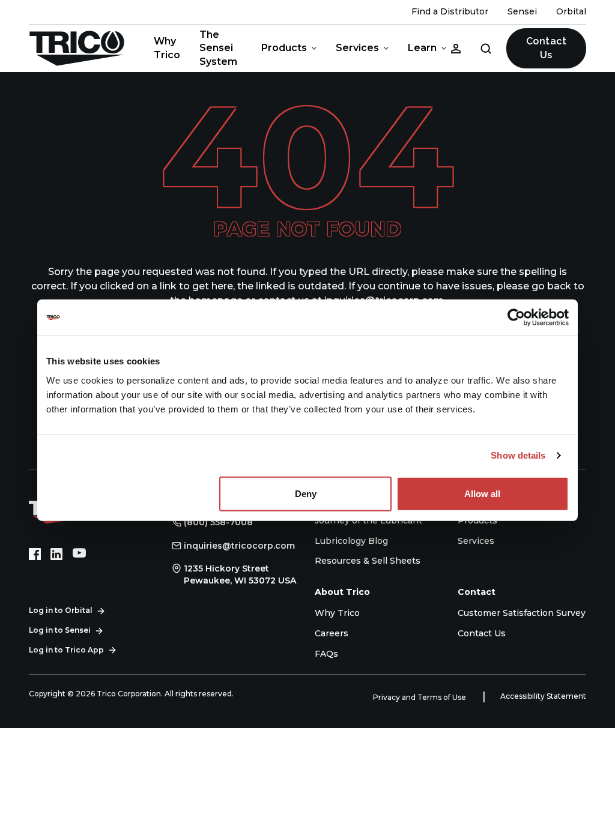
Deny (306, 493)
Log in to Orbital (60, 610)
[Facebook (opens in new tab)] (35, 554)
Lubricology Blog (351, 540)
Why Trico (167, 47)
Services (357, 47)
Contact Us (546, 47)
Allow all (482, 493)
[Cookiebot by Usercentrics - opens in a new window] (516, 318)
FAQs (326, 653)
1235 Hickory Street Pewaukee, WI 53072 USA (240, 574)
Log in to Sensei (60, 630)
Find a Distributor (449, 11)
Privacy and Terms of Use (420, 697)
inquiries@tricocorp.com (239, 545)
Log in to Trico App (66, 649)
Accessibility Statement (543, 696)
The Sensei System (218, 48)
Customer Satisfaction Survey (522, 612)
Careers (331, 633)
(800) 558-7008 (218, 522)
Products (284, 47)
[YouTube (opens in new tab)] (79, 554)
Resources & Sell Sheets (367, 560)
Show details (518, 455)
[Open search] (486, 48)
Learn (422, 47)
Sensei (522, 11)
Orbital (571, 11)
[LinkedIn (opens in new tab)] (56, 554)
